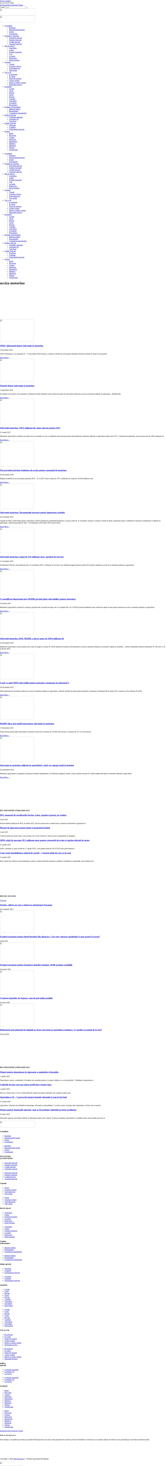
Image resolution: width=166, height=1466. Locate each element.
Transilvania (13, 150)
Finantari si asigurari (12, 36)
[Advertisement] (68, 303)
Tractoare (12, 125)
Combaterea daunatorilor (18, 113)
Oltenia (11, 148)
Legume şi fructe (10, 1190)
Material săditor (10, 1248)
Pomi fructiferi (14, 60)
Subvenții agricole (11, 1163)
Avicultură (8, 1304)
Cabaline (12, 99)
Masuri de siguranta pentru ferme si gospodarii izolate (25, 828)
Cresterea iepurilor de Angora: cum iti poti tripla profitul (26, 998)
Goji (10, 54)
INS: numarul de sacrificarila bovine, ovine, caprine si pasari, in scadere (33, 815)
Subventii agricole (15, 38)
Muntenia (12, 146)
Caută (2, 7)
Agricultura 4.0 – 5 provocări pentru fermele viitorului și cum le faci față (33, 1097)
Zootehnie (8, 87)
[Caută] (27, 7)
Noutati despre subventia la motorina (17, 385)
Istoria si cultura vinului (17, 83)
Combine (12, 127)
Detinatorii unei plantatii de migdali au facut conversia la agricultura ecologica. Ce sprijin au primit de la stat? (51, 1030)
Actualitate (8, 26)
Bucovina (12, 135)
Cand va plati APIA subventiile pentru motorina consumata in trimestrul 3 (34, 683)
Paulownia (13, 58)
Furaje (7, 1188)
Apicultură (8, 1302)
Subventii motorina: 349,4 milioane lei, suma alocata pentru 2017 (30, 428)
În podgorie (9, 1335)
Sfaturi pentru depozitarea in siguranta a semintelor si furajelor (29, 1072)
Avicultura (12, 103)
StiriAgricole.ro (19, 1459)
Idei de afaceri (10, 46)
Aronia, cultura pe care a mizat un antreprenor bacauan (26, 905)
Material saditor (14, 109)
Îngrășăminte (9, 1250)
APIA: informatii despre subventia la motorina (21, 346)
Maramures (13, 142)
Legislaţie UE (9, 1372)
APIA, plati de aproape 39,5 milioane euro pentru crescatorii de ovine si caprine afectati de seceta (44, 840)
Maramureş (9, 1399)
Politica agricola (10, 115)
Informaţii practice (11, 1345)
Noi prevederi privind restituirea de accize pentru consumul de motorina (33, 470)
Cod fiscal (12, 121)
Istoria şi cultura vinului (13, 1343)
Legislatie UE (14, 119)
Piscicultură (9, 1306)
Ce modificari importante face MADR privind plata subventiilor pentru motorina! (38, 599)
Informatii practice (15, 85)
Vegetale (8, 62)
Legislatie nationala (16, 117)
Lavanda (12, 56)
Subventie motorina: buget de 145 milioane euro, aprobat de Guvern (32, 557)
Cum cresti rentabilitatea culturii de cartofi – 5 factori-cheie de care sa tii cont (35, 853)
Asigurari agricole (15, 44)
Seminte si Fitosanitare (13, 107)
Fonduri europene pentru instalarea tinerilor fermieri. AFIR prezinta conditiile (36, 965)
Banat (11, 133)
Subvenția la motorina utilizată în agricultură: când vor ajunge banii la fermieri (37, 765)
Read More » (4, 358)
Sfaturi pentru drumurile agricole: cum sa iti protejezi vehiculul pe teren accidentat (38, 1110)
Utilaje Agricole (10, 123)
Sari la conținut (5, 1)
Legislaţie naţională (11, 1370)
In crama (12, 76)
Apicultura (13, 48)
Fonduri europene (15, 40)
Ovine (11, 95)
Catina (11, 50)
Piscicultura (13, 105)
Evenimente (13, 34)
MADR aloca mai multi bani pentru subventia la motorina (27, 723)
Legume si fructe (15, 66)
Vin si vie (8, 72)
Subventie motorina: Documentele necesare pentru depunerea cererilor (32, 512)
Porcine (11, 97)
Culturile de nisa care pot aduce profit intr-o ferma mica (26, 1084)
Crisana (11, 137)
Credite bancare (14, 42)
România (8, 1136)
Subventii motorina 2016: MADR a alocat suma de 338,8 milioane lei (32, 638)
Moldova (12, 144)
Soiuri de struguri (15, 79)
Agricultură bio (10, 1192)
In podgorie (13, 74)
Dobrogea (12, 140)
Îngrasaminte (13, 111)
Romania (12, 28)
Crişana (7, 1395)
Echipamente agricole (16, 129)
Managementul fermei (17, 30)
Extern (11, 32)
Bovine (11, 93)
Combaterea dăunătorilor (13, 1252)
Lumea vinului (14, 81)
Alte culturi (13, 70)
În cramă (8, 1337)
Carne (11, 91)
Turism (7, 131)
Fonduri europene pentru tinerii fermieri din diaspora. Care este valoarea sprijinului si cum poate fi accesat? (50, 936)
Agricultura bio (14, 68)
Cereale (11, 64)
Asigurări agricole (11, 1169)
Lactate (11, 89)
